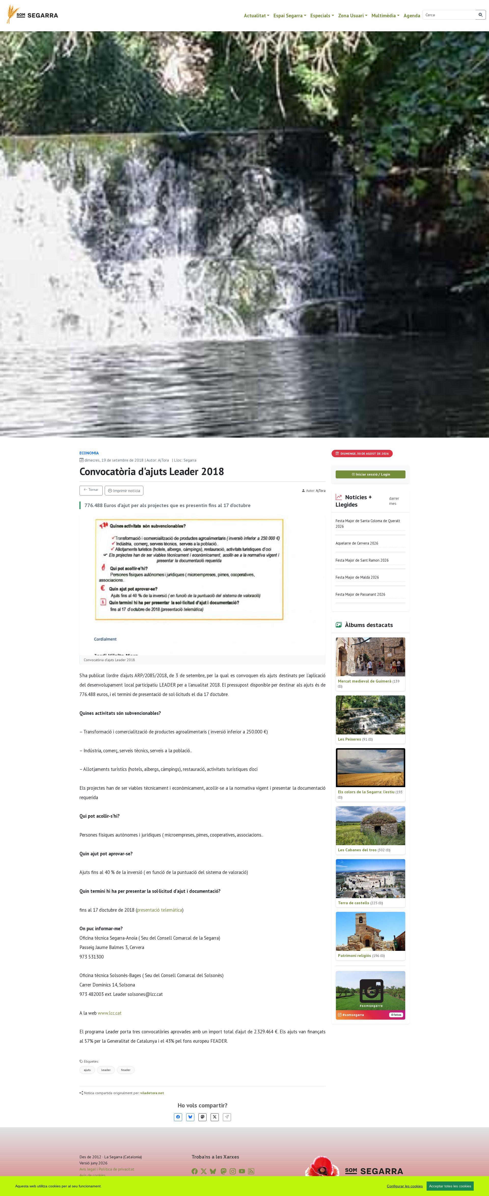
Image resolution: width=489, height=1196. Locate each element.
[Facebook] (178, 1117)
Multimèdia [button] (384, 15)
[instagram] (233, 1171)
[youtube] (242, 1171)
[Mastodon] (202, 1117)
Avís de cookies (92, 1175)
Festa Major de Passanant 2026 (360, 594)
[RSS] (251, 1171)
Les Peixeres (355, 739)
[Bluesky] (190, 1117)
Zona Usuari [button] (351, 15)
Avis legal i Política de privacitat (106, 1169)
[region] (244, 1186)
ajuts (87, 1070)
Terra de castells (360, 902)
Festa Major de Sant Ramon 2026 (362, 560)
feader (125, 1070)
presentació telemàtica (159, 910)
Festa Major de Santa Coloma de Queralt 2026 (368, 523)
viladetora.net (152, 1093)
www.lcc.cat (109, 1013)
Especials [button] (320, 15)
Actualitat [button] (255, 15)
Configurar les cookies (405, 1186)
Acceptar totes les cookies (450, 1186)
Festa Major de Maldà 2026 (357, 577)
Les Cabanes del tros (364, 849)
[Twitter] (215, 1117)
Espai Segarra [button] (288, 15)
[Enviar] (227, 1117)
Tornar (92, 489)
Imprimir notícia (126, 490)
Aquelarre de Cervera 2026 (357, 543)
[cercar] (481, 15)
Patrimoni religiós (361, 955)
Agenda (412, 15)
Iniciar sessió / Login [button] (372, 474)
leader (106, 1070)
